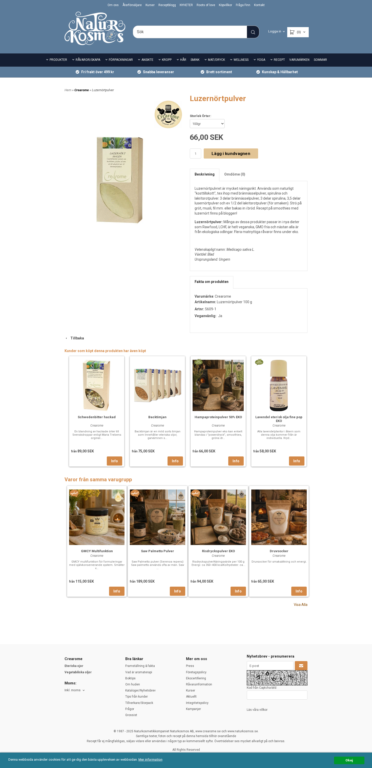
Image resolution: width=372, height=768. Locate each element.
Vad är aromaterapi (138, 672)
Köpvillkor (225, 5)
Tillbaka (76, 338)
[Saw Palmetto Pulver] (135, 493)
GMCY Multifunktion (97, 551)
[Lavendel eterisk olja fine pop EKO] (259, 362)
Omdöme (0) (234, 174)
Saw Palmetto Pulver (157, 551)
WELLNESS (241, 60)
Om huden (132, 684)
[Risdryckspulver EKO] (195, 493)
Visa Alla (300, 605)
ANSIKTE (147, 60)
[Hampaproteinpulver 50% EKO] (198, 362)
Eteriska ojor (74, 666)
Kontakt (259, 5)
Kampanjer (193, 709)
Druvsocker (279, 551)
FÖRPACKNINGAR (121, 60)
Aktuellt (191, 696)
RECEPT (279, 60)
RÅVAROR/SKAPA (88, 60)
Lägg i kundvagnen (231, 153)
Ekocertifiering (196, 678)
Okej (349, 760)
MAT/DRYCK (216, 60)
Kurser (150, 5)
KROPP (167, 60)
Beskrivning (205, 174)
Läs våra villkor (257, 710)
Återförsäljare (132, 5)
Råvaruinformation (199, 684)
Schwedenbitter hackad (97, 417)
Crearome (82, 90)
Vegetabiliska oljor (78, 672)
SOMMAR (320, 60)
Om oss (113, 5)
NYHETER (186, 5)
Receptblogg (167, 5)
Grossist (131, 715)
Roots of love (206, 5)
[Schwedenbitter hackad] (96, 384)
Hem (68, 90)
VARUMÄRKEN (299, 60)
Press (190, 666)
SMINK (195, 60)
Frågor (129, 709)
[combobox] (75, 690)
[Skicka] (301, 665)
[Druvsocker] (279, 516)
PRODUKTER (58, 60)
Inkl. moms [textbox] (72, 690)
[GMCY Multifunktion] (74, 493)
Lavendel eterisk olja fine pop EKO (278, 419)
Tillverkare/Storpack (139, 703)
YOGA (261, 60)
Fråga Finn (243, 5)
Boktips (130, 678)
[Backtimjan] (157, 384)
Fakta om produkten (212, 282)
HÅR (183, 60)
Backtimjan (157, 417)
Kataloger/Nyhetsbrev (140, 690)
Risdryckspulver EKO (218, 551)
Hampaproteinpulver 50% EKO (218, 417)
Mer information (150, 759)
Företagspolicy (196, 672)
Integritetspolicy (197, 703)
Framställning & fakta (140, 666)
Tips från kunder (136, 696)
